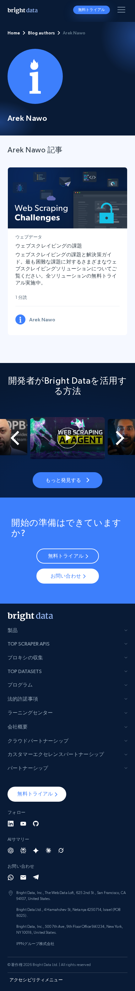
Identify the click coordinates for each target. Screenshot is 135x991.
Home (14, 32)
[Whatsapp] (10, 877)
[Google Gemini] (36, 850)
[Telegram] (36, 877)
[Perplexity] (23, 850)
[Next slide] (124, 438)
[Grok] (61, 850)
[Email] (23, 877)
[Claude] (48, 850)
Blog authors (41, 32)
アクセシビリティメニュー (36, 979)
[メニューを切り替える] (122, 11)
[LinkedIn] (10, 823)
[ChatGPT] (10, 850)
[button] (37, 794)
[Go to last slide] (11, 438)
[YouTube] (23, 823)
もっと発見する (63, 480)
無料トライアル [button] (91, 10)
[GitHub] (36, 823)
